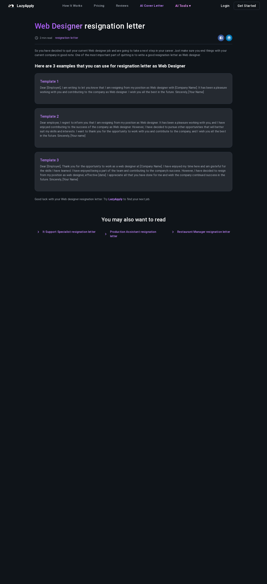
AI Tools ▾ (183, 6)
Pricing (99, 5)
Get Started (247, 6)
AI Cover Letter (152, 5)
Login (225, 6)
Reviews (122, 5)
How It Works (72, 5)
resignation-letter (66, 38)
